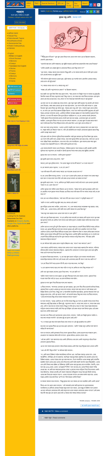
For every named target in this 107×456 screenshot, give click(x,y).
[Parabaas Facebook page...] (90, 4)
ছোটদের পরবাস (13, 33)
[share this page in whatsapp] (91, 11)
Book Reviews (15, 58)
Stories (12, 68)
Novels (12, 78)
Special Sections (48, 3)
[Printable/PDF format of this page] (97, 11)
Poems (12, 71)
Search (12, 93)
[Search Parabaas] (98, 4)
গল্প (76, 11)
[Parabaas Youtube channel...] (94, 4)
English (11, 53)
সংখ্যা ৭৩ (49, 11)
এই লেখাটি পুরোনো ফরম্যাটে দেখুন (90, 406)
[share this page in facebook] (94, 11)
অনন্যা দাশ (77, 17)
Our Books (69, 4)
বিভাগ (36, 3)
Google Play (11, 223)
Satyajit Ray (12, 36)
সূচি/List (60, 3)
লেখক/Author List (15, 86)
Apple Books (22, 223)
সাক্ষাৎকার (11, 48)
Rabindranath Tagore (16, 38)
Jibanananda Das (14, 43)
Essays (13, 63)
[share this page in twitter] (87, 11)
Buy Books (76, 4)
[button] (70, 411)
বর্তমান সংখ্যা (28, 4)
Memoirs (13, 61)
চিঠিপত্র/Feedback (15, 90)
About (84, 3)
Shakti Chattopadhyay (16, 46)
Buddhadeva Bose (15, 41)
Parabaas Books (15, 99)
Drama (12, 81)
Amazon (20, 221)
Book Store (13, 103)
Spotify (26, 221)
